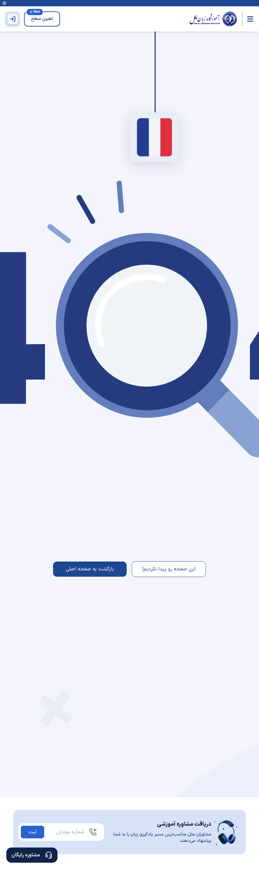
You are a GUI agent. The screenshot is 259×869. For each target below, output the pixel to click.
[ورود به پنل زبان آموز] (12, 19)
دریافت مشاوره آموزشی (184, 824)
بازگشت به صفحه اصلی (90, 569)
